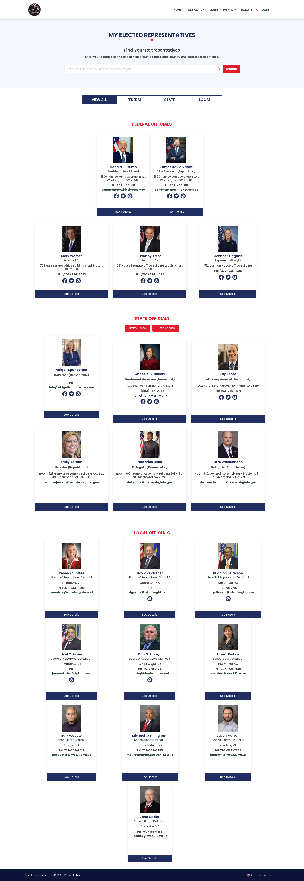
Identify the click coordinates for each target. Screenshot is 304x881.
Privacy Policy (72, 875)
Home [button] (177, 10)
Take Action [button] (195, 10)
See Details (150, 419)
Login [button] (264, 10)
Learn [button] (214, 10)
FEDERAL (134, 99)
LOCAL (204, 99)
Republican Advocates (263, 875)
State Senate (166, 328)
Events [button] (228, 10)
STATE (169, 99)
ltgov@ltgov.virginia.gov (150, 395)
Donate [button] (246, 10)
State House (137, 328)
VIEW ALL (99, 99)
